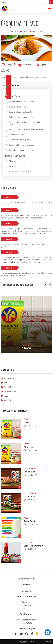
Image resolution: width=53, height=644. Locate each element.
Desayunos (8, 391)
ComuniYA (26, 591)
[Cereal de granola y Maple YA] (11, 552)
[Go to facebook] (47, 632)
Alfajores (26, 348)
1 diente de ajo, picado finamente (23, 117)
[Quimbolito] (11, 503)
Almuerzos (8, 378)
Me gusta (13, 31)
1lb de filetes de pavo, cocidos (21, 102)
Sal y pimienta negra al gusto (21, 150)
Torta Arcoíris (30, 521)
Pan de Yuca (29, 471)
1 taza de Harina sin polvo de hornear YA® (26, 129)
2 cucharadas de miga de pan (21, 140)
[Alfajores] (11, 453)
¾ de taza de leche (16, 135)
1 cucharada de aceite (18, 107)
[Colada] (11, 429)
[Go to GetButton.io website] (47, 641)
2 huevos (12, 161)
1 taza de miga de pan (18, 166)
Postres (26, 345)
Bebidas (7, 382)
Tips (26, 588)
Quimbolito (29, 496)
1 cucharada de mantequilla (20, 112)
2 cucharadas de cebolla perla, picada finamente (24, 123)
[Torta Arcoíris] (11, 527)
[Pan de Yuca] (11, 478)
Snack (6, 400)
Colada (27, 422)
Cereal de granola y (33, 546)
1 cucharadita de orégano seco (21, 145)
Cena (25, 31)
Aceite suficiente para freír (20, 171)
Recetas (26, 584)
